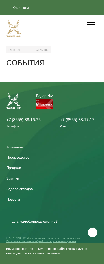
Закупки (12, 178)
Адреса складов (19, 189)
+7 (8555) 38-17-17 (77, 120)
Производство (17, 157)
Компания (14, 147)
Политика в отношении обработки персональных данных (41, 241)
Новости (13, 199)
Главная (14, 50)
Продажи (13, 168)
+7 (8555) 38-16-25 (23, 120)
